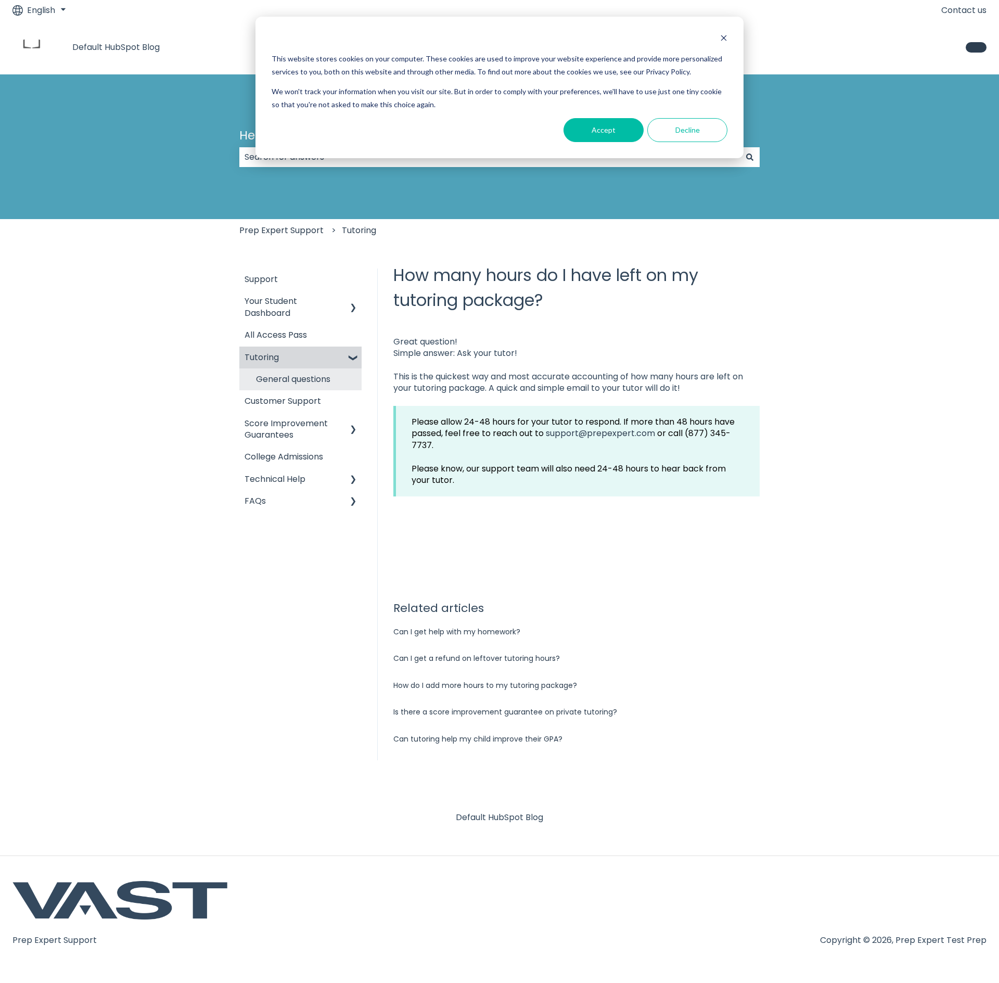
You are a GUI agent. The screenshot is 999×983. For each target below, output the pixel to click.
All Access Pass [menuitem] (276, 335)
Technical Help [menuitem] (275, 479)
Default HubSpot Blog (116, 47)
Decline (687, 129)
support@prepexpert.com (600, 433)
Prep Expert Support (281, 230)
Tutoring (359, 230)
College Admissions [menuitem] (284, 457)
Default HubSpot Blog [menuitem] (499, 817)
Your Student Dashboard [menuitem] (271, 306)
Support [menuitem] (261, 279)
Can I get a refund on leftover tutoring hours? (476, 658)
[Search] (750, 157)
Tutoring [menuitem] (262, 357)
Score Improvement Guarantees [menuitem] (286, 429)
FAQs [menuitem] (255, 501)
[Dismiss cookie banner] (723, 39)
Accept (604, 129)
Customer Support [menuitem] (283, 401)
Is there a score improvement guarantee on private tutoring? (505, 712)
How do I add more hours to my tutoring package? (485, 685)
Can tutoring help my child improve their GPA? (477, 739)
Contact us (964, 10)
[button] (353, 302)
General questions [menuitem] (293, 379)
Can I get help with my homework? (456, 632)
